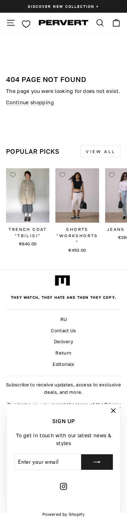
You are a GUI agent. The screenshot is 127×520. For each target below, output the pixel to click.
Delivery (63, 341)
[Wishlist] (26, 24)
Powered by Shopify (63, 514)
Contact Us (63, 330)
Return (63, 353)
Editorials (63, 364)
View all (101, 151)
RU (63, 319)
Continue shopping (30, 102)
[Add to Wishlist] (12, 174)
